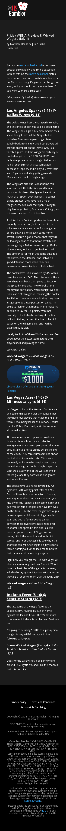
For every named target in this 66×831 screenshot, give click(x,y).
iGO (44, 810)
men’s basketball (38, 74)
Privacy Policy (18, 702)
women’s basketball (30, 65)
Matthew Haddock (20, 44)
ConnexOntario (32, 800)
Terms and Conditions (42, 702)
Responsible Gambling (33, 707)
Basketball (12, 48)
